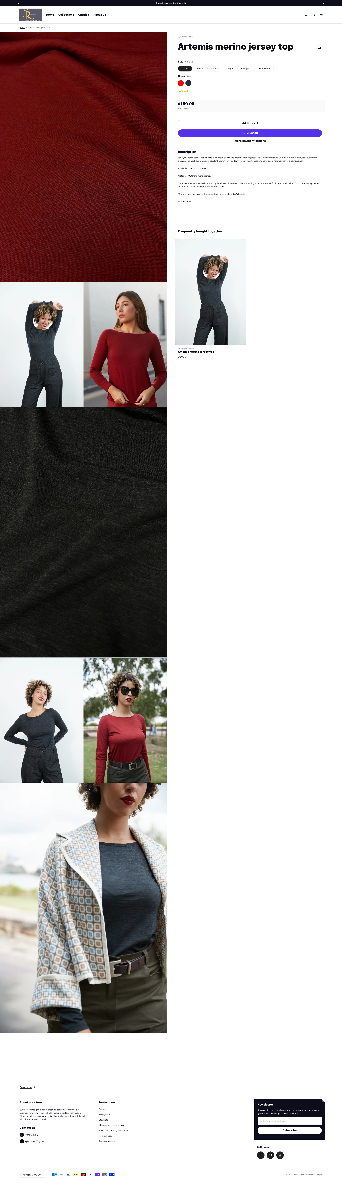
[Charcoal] (188, 83)
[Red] (181, 83)
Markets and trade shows (111, 1125)
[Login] (313, 15)
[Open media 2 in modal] (41, 344)
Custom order (264, 68)
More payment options (250, 141)
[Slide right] (323, 3)
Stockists (103, 1119)
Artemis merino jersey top (196, 352)
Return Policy (105, 1135)
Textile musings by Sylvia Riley (113, 1130)
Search (102, 1109)
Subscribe (290, 1130)
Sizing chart (105, 1114)
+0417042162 (31, 1135)
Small (200, 68)
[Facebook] (261, 1155)
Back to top (26, 1087)
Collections (66, 14)
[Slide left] (18, 3)
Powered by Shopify (313, 1175)
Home (50, 14)
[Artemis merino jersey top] (210, 292)
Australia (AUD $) (31, 1174)
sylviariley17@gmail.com (37, 1141)
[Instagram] (280, 1155)
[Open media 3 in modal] (125, 344)
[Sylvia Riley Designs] (30, 15)
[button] (306, 15)
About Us (100, 14)
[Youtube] (270, 1155)
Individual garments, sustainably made (171, 3)
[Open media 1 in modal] (83, 157)
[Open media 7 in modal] (83, 908)
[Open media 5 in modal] (41, 720)
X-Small (185, 68)
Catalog (83, 14)
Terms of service (107, 1141)
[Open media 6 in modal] (125, 720)
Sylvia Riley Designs (295, 1175)
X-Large (245, 68)
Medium (215, 68)
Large (230, 68)
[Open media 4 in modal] (83, 532)
